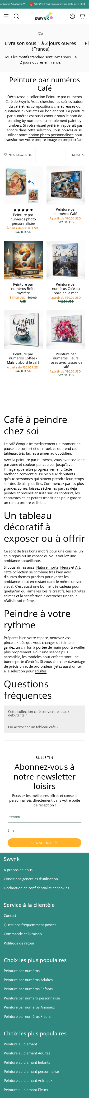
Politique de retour (19, 943)
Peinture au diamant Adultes (27, 1053)
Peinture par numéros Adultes (28, 979)
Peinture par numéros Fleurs (27, 1016)
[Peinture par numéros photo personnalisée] (23, 185)
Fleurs (65, 567)
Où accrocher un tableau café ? (33, 727)
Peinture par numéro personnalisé (32, 998)
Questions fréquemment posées (30, 924)
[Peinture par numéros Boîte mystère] (23, 260)
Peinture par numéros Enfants (28, 988)
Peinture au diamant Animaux (28, 1080)
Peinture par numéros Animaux (29, 1007)
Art (77, 567)
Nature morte (47, 567)
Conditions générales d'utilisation (31, 878)
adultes (41, 671)
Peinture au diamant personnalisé (31, 1071)
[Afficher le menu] (6, 16)
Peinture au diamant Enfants (27, 1062)
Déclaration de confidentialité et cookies (36, 887)
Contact (10, 915)
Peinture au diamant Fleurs (26, 1089)
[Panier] (82, 16)
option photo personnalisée (51, 134)
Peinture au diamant (20, 1044)
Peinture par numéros (22, 970)
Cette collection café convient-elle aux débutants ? (38, 713)
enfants (57, 656)
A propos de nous (18, 869)
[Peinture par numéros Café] (66, 185)
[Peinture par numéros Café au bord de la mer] (66, 260)
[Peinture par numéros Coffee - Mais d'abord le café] (23, 329)
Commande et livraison (23, 933)
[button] (16, 16)
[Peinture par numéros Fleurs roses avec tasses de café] (66, 329)
